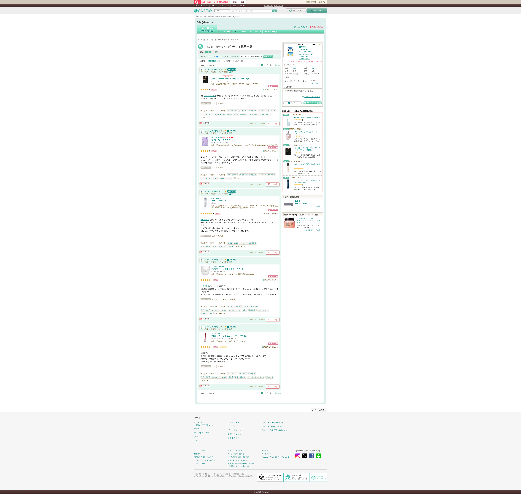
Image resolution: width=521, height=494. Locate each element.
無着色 (229, 114)
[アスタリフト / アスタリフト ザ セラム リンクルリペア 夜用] (205, 341)
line (318, 455)
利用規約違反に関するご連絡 (238, 457)
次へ (277, 65)
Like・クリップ (270, 31)
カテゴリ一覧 (268, 6)
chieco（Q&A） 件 (306, 54)
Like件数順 (239, 61)
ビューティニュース (236, 430)
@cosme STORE (272, 426)
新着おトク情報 (238, 2)
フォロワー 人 (304, 59)
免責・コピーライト (235, 450)
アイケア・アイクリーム (227, 338)
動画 (244, 31)
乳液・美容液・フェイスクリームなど (214, 246)
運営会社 (265, 450)
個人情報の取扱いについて (204, 457)
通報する (204, 123)
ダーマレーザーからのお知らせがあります (228, 76)
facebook (311, 455)
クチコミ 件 (304, 50)
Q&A (227, 5)
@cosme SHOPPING (274, 422)
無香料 (236, 114)
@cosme (204, 423)
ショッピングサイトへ (273, 86)
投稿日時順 (212, 61)
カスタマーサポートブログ (237, 460)
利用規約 (197, 454)
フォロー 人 (303, 56)
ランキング (204, 5)
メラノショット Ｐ (218, 201)
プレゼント (232, 426)
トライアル (205, 286)
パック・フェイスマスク (267, 111)
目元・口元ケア (240, 377)
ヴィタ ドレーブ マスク (220, 140)
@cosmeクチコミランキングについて (275, 457)
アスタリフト (215, 333)
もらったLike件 (306, 52)
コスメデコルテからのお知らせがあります (228, 137)
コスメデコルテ (216, 137)
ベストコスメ (278, 6)
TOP (196, 5)
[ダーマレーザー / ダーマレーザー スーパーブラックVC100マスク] (205, 84)
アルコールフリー (254, 114)
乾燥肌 (314, 68)
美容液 (214, 203)
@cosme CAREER (275, 430)
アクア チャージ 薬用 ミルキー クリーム (227, 269)
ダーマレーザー (216, 76)
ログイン (322, 2)
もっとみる (315, 83)
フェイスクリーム (218, 271)
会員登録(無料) (311, 2)
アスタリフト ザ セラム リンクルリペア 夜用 (229, 336)
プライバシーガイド (201, 463)
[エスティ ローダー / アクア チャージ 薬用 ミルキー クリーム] (205, 274)
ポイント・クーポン (202, 433)
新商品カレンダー (235, 434)
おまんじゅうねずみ (228, 47)
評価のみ (235, 56)
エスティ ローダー (217, 266)
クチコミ (236, 31)
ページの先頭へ (320, 410)
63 (230, 72)
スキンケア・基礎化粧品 (248, 111)
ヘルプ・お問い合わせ (236, 454)
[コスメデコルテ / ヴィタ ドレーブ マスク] (205, 145)
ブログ (221, 5)
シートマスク (209, 96)
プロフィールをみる (312, 97)
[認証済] (231, 69)
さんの (306, 61)
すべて (212, 56)
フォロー (258, 31)
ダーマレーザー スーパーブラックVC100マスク (230, 79)
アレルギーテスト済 (225, 178)
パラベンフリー (267, 114)
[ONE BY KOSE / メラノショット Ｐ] (205, 205)
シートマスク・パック (219, 81)
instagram (297, 455)
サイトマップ (266, 454)
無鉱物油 (243, 114)
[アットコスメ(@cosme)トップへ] (203, 11)
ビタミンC (221, 114)
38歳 (294, 68)
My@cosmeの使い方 (299, 27)
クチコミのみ (224, 56)
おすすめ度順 (226, 61)
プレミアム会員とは (201, 450)
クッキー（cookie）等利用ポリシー (207, 460)
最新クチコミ (233, 438)
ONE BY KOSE (216, 198)
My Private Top (317, 27)
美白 (202, 220)
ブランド (214, 5)
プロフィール (225, 31)
